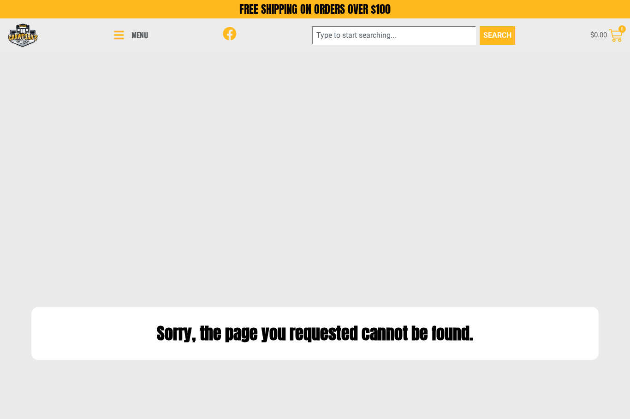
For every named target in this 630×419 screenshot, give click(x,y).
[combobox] (393, 35)
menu (139, 35)
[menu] (119, 35)
